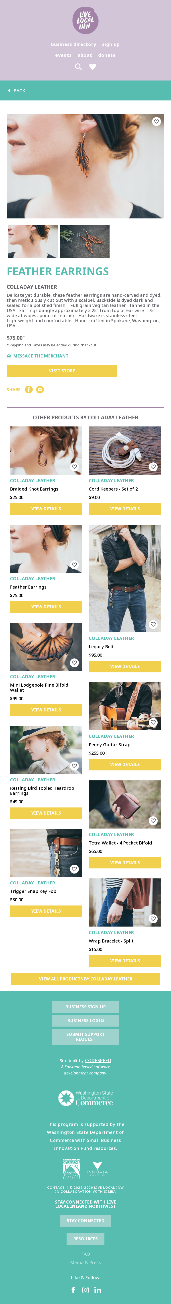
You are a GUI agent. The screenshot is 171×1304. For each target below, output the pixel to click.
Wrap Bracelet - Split (111, 940)
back (19, 90)
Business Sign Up (85, 1007)
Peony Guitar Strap (109, 744)
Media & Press (85, 1262)
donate (107, 55)
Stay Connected (85, 1220)
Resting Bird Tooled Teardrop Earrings (42, 791)
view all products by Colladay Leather (85, 979)
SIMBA (110, 1191)
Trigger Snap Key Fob (33, 891)
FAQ (85, 1254)
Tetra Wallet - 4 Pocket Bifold (120, 842)
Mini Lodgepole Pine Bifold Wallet (39, 687)
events (63, 55)
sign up (111, 44)
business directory (73, 44)
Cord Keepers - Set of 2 (113, 488)
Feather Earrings (28, 586)
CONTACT (56, 1187)
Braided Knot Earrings (34, 488)
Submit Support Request (86, 1036)
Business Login (85, 1020)
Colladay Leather (32, 480)
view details (46, 509)
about (85, 55)
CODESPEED (98, 1060)
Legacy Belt (101, 646)
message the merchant (40, 356)
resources (85, 1239)
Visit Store (62, 371)
